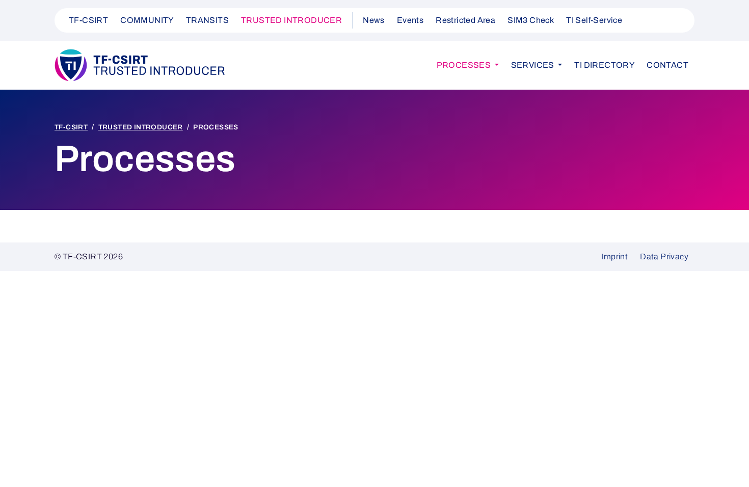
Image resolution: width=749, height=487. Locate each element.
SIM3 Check (530, 20)
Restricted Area (465, 20)
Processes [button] (465, 65)
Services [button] (533, 65)
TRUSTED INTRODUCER (291, 20)
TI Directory (604, 65)
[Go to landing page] (140, 65)
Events (410, 20)
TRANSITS (207, 20)
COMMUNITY (147, 20)
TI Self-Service (594, 20)
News (374, 20)
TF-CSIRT (88, 20)
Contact (667, 65)
